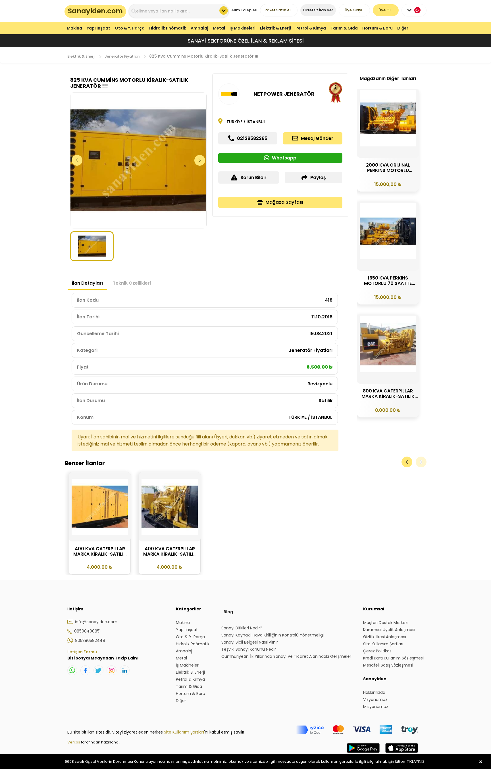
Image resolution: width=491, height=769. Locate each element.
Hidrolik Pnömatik (167, 28)
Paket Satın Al (278, 10)
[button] (200, 160)
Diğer (402, 28)
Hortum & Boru (377, 28)
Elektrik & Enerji (275, 28)
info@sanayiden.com (96, 622)
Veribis (74, 742)
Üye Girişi (353, 10)
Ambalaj (199, 28)
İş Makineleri (242, 28)
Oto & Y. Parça (130, 28)
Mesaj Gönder (317, 138)
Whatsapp (284, 158)
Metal (219, 28)
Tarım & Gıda (344, 28)
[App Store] (401, 754)
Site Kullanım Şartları (184, 732)
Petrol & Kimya (311, 28)
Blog (228, 612)
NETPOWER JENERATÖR (284, 93)
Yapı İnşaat (98, 28)
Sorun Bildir (253, 177)
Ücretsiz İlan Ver (318, 10)
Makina (74, 28)
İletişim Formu (82, 652)
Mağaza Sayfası (284, 202)
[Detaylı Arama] (223, 10)
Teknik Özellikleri (132, 283)
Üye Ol (384, 10)
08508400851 (87, 631)
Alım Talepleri (244, 10)
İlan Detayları (87, 283)
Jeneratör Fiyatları (122, 56)
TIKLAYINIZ (416, 761)
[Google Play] (363, 754)
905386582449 (90, 640)
